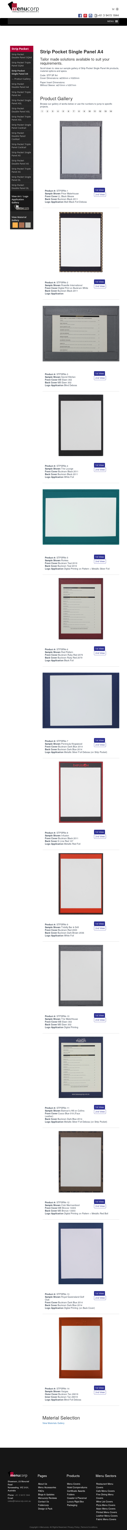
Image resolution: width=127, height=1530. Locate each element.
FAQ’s (41, 1490)
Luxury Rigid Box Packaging (75, 1503)
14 (111, 111)
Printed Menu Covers (106, 1512)
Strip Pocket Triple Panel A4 (21, 94)
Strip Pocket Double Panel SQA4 (22, 56)
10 (89, 111)
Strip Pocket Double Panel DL (20, 187)
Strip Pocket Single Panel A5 (21, 154)
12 (100, 111)
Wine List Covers (104, 1501)
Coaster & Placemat (77, 1497)
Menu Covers (73, 1483)
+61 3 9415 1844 (108, 15)
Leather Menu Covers (107, 1515)
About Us (42, 1483)
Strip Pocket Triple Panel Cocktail (21, 146)
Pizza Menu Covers (105, 1505)
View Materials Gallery (53, 1423)
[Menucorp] (23, 6)
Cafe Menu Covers (105, 1490)
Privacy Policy (73, 1527)
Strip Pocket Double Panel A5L (21, 110)
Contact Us (43, 1501)
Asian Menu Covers (106, 1508)
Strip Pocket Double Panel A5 (20, 162)
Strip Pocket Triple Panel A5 (21, 170)
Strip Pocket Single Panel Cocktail (21, 126)
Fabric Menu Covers (106, 1519)
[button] (110, 21)
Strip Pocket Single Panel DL (21, 178)
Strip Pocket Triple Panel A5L (21, 118)
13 (105, 111)
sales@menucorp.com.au (19, 1500)
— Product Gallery (21, 78)
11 (95, 111)
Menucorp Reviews (47, 1497)
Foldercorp (43, 1505)
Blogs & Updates (46, 1494)
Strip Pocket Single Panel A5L (21, 102)
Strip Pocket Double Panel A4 (20, 85)
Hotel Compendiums (77, 1487)
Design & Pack (45, 1508)
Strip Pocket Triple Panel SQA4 (21, 64)
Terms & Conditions (89, 1527)
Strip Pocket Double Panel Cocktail (19, 136)
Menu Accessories (47, 1487)
